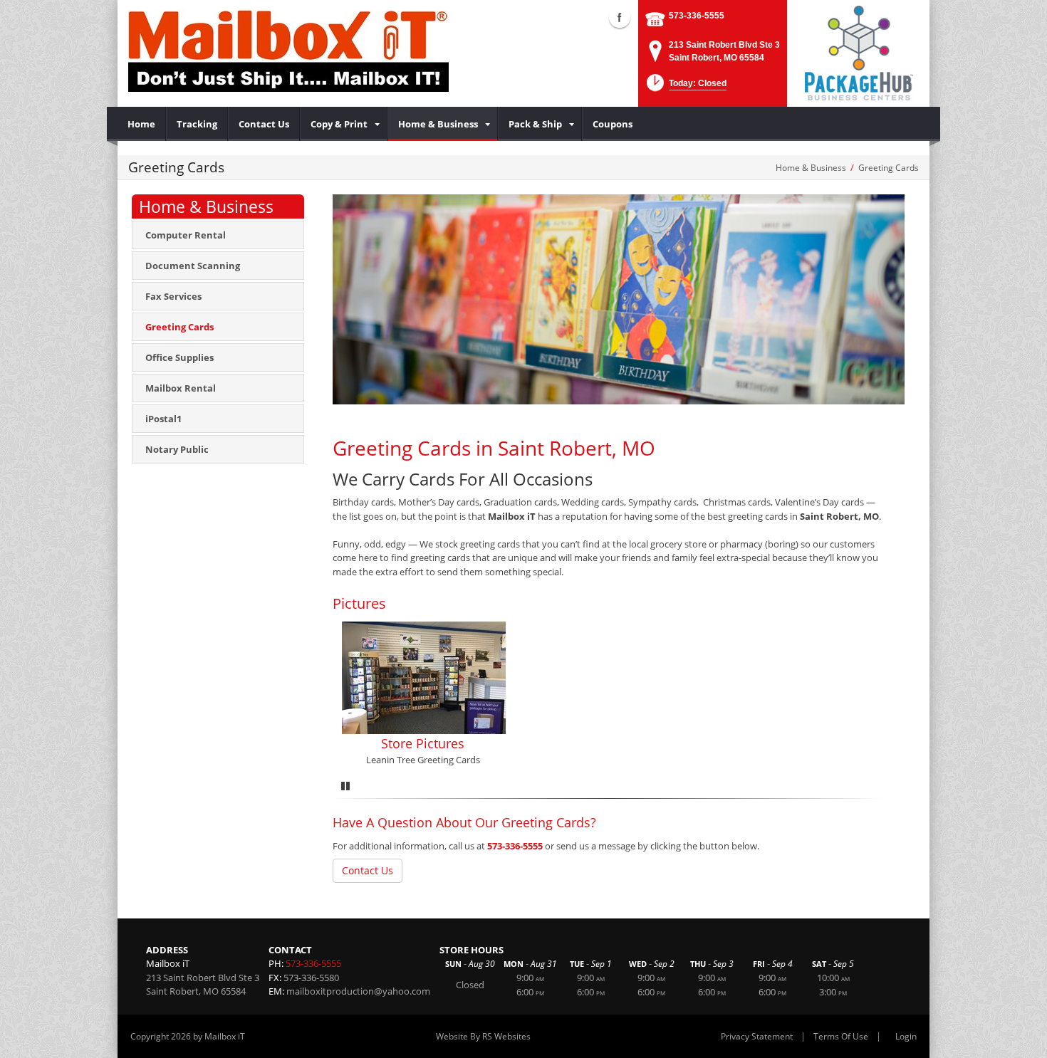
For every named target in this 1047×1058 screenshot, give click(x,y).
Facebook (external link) (619, 17)
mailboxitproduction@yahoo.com (358, 991)
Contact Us (367, 870)
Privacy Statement (757, 1036)
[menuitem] (142, 124)
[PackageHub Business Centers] (858, 52)
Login (906, 1036)
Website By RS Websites (483, 1036)
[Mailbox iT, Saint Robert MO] (288, 50)
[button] (685, 87)
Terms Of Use (840, 1036)
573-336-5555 (696, 16)
